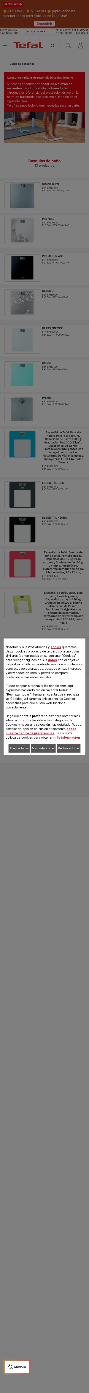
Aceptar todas (19, 748)
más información (66, 737)
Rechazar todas (68, 748)
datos (52, 660)
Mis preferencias (43, 748)
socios (56, 647)
